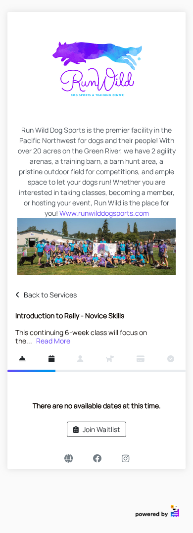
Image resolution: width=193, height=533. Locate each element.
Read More (53, 340)
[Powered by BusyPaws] (157, 510)
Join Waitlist (101, 429)
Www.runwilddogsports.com (104, 213)
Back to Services (50, 294)
